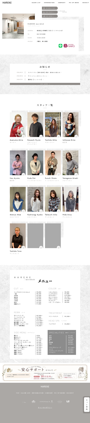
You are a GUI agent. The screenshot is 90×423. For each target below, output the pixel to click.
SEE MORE (44, 84)
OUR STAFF (49, 12)
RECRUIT (70, 393)
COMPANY (49, 393)
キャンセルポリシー (45, 407)
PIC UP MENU (59, 393)
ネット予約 (87, 405)
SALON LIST (25, 393)
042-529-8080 (41, 34)
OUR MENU (49, 16)
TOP (18, 393)
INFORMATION (50, 8)
